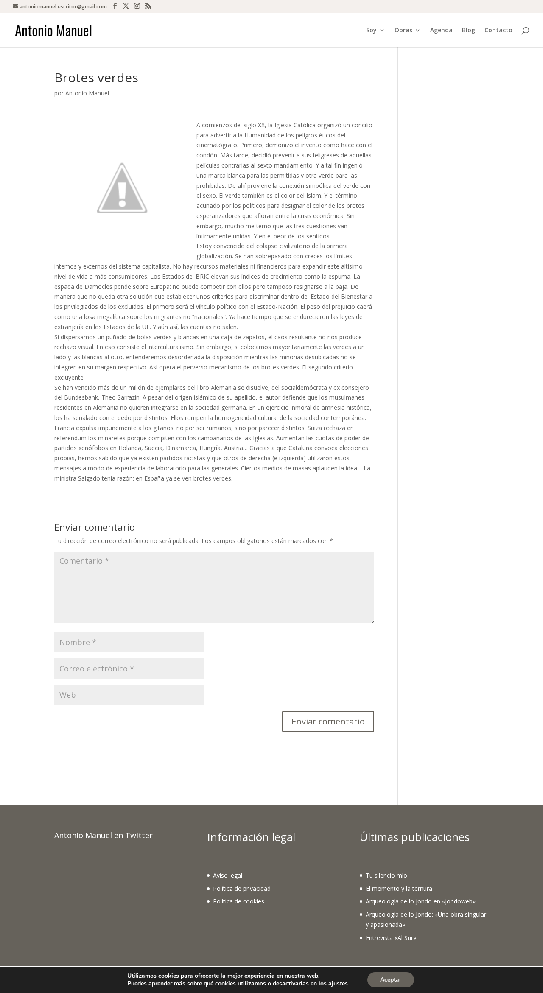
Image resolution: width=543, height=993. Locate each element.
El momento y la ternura (399, 888)
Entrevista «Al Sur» (391, 938)
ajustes (338, 983)
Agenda (441, 30)
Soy (371, 30)
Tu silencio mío (386, 875)
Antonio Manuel (87, 93)
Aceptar (390, 980)
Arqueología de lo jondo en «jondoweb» (421, 901)
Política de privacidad (242, 888)
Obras (403, 30)
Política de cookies (238, 901)
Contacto (498, 30)
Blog (468, 30)
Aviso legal (227, 875)
